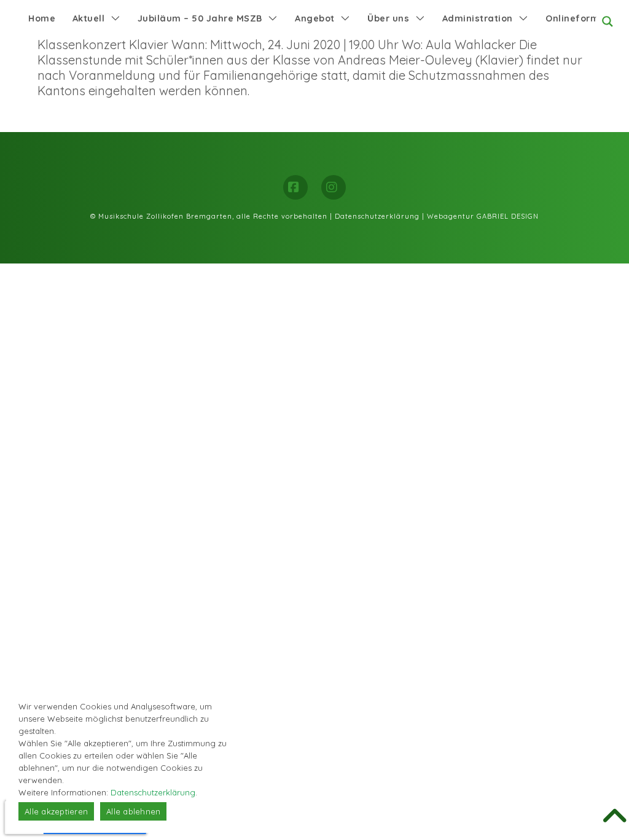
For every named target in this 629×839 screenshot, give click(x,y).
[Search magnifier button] (607, 21)
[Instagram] (333, 187)
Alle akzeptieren (56, 811)
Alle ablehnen (133, 811)
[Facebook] (295, 187)
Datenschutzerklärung (377, 216)
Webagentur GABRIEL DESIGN (483, 216)
